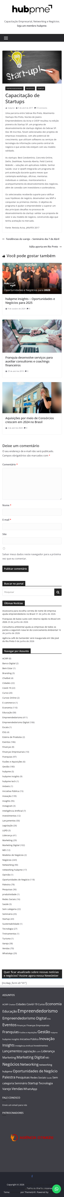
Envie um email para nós (14, 1105)
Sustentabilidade (10, 923)
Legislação (7, 825)
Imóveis (6, 786)
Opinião (6, 874)
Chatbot (6, 678)
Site (4, 534)
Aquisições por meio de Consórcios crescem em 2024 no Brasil (29, 420)
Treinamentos (9, 933)
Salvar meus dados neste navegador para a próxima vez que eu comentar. (31, 556)
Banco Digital (8, 663)
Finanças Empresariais (13, 751)
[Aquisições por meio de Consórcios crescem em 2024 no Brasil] (32, 384)
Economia (7, 707)
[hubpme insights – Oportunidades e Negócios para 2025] (32, 265)
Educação (7, 712)
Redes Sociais (9, 899)
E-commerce (8, 702)
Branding (7, 673)
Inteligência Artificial (12, 810)
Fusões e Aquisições (12, 761)
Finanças (6, 746)
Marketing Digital (10, 845)
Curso (5, 692)
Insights (6, 801)
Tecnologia (7, 928)
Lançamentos (9, 820)
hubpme (11, 108)
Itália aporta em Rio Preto (43, 246)
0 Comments (42, 108)
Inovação (6, 796)
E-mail (6, 519)
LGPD (5, 830)
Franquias (7, 756)
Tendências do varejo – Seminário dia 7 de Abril (32, 239)
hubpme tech (9, 781)
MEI (4, 850)
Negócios (30, 88)
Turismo (6, 938)
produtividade (9, 894)
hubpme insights (10, 776)
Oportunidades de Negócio (15, 879)
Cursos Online (9, 697)
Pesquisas (7, 889)
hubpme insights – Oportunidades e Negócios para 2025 (30, 301)
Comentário (10, 464)
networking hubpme (12, 869)
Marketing (7, 840)
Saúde (5, 904)
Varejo (5, 943)
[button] (56, 1188)
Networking (8, 864)
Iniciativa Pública (10, 791)
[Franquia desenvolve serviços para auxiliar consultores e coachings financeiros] (32, 321)
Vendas (6, 948)
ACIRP (5, 658)
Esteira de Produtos (12, 737)
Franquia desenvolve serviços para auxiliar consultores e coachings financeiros (29, 361)
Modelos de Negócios (13, 855)
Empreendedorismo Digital (15, 722)
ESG (4, 732)
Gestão (5, 766)
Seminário (7, 914)
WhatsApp (7, 953)
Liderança (7, 835)
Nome (6, 505)
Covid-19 (6, 688)
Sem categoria (9, 909)
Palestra (6, 884)
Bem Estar (7, 668)
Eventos (6, 742)
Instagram (7, 805)
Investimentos (9, 815)
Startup (41, 88)
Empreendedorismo (14, 88)
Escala (5, 727)
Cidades (6, 683)
